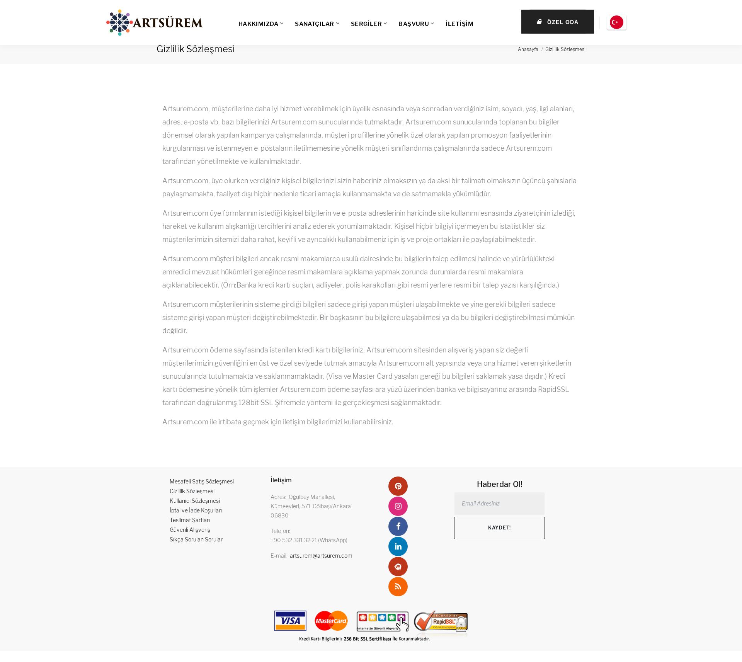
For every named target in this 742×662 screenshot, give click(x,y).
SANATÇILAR (314, 23)
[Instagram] (398, 506)
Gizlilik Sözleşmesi (565, 49)
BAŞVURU (413, 23)
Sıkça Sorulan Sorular (196, 539)
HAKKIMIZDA (258, 23)
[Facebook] (398, 526)
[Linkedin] (398, 546)
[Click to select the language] (616, 22)
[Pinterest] (398, 486)
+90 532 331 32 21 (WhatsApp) (309, 540)
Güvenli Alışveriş (190, 529)
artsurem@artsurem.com (321, 555)
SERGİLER (366, 23)
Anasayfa (528, 49)
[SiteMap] (398, 586)
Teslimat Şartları (190, 520)
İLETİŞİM (459, 23)
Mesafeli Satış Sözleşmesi (202, 481)
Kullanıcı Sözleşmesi (195, 500)
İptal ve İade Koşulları (196, 510)
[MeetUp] (398, 566)
